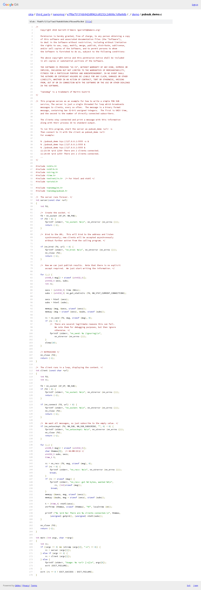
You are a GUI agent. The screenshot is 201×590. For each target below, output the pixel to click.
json (195, 585)
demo (135, 14)
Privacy (25, 585)
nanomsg (59, 14)
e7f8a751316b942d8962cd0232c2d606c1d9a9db (96, 14)
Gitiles (18, 585)
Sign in (195, 4)
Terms (34, 585)
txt (188, 585)
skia (30, 14)
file (88, 21)
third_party (43, 14)
